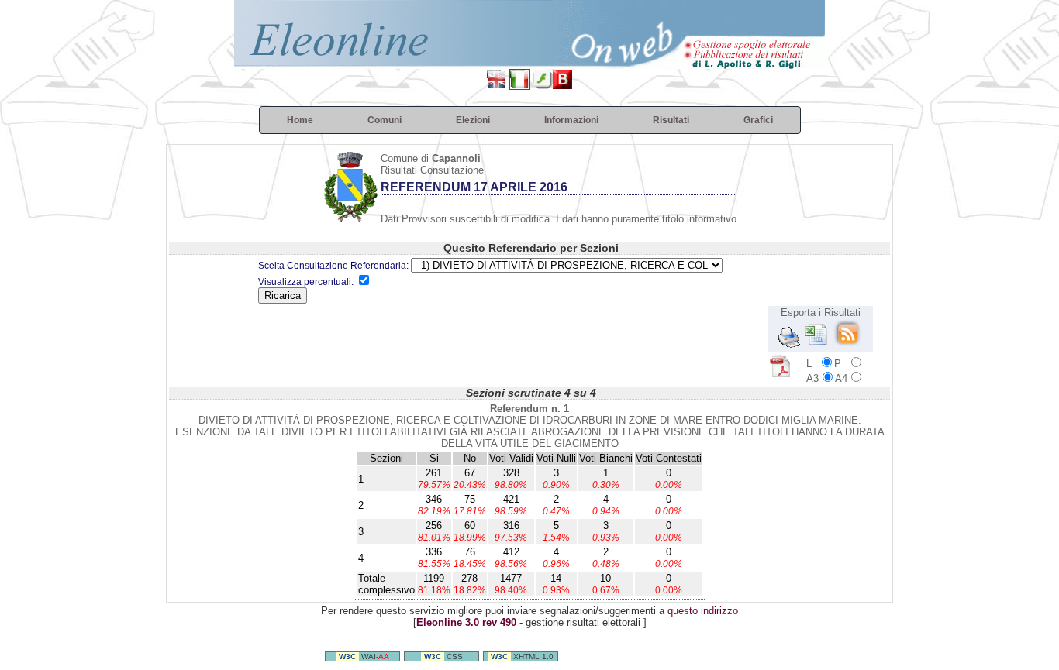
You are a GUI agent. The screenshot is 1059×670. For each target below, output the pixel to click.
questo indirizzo (702, 611)
